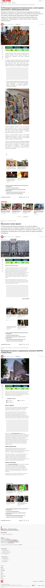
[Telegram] (43, 581)
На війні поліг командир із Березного (12, 335)
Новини (2, 209)
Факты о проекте (9, 400)
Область (39, 209)
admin (5, 24)
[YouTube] (41, 581)
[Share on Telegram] (2, 56)
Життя (13, 209)
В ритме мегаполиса (22, 400)
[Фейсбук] (38, 581)
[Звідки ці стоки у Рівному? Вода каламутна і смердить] (6, 207)
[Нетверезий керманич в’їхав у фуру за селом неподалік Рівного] (39, 207)
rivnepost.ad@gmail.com (10, 542)
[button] (1, 1)
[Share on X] (2, 52)
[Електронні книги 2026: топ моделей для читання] (28, 207)
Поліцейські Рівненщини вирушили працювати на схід (15, 192)
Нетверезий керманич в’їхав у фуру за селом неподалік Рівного (39, 212)
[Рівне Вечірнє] (8, 1)
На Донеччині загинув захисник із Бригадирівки (14, 193)
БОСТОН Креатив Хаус (16, 433)
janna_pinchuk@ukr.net (16, 541)
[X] (40, 581)
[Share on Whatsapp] (2, 54)
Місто (5, 209)
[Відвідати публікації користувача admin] (2, 24)
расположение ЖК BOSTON (13, 464)
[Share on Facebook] (2, 50)
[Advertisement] (17, 73)
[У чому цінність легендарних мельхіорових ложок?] (17, 207)
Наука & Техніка (25, 209)
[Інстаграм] (42, 581)
